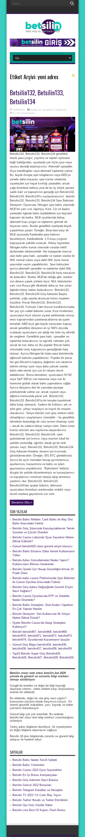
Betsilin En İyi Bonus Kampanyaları (34, 775)
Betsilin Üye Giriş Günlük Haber (32, 805)
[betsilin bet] (43, 31)
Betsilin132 (36, 110)
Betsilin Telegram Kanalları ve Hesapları (37, 790)
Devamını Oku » (21, 502)
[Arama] (72, 3)
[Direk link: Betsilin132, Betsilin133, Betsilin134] (42, 150)
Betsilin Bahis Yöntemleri (28, 765)
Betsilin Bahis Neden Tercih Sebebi (34, 760)
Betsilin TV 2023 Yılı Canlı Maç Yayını (36, 795)
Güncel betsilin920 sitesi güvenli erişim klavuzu (42, 546)
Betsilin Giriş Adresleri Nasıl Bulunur (35, 780)
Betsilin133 (48, 110)
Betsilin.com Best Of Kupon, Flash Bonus (38, 810)
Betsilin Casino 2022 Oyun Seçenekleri (37, 770)
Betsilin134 (60, 110)
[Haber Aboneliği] (73, 75)
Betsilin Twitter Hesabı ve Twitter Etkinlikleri (40, 800)
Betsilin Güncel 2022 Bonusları (31, 785)
